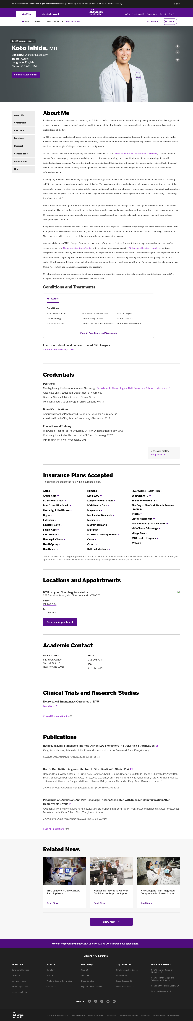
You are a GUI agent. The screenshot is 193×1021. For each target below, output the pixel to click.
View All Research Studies (57, 716)
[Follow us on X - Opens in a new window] (95, 1001)
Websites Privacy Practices (129, 1015)
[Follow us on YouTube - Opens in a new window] (107, 1001)
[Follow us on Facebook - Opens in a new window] (89, 1001)
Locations (19, 138)
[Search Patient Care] (148, 21)
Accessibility (145, 1015)
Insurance (19, 130)
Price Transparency (78, 1015)
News (17, 169)
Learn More (49, 706)
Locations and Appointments (82, 580)
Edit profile (156, 454)
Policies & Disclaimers (95, 1015)
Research (18, 146)
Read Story (52, 903)
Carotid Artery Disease (54, 349)
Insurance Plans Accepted (78, 475)
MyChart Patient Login (133, 14)
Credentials (20, 123)
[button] (177, 4)
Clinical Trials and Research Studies (91, 693)
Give (171, 14)
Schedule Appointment (25, 74)
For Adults (53, 298)
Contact (163, 14)
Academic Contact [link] (68, 646)
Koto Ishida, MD (73, 21)
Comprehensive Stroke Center (77, 247)
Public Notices (111, 1015)
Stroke (70, 349)
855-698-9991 (175, 1015)
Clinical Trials (21, 153)
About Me (19, 115)
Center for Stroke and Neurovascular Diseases (135, 153)
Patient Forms (152, 14)
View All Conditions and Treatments (98, 333)
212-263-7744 (29, 66)
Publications (20, 161)
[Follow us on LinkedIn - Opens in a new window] (114, 1001)
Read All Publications (56, 829)
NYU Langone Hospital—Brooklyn (144, 247)
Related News (61, 849)
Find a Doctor (53, 21)
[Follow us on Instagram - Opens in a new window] (101, 1001)
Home (37, 21)
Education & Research (50, 14)
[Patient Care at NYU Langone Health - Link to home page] (96, 12)
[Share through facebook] (177, 46)
